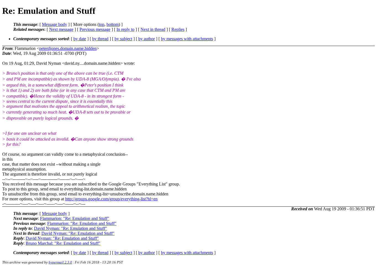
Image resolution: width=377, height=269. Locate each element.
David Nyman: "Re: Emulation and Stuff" (70, 228)
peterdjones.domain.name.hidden (68, 48)
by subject (123, 38)
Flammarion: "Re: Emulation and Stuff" (74, 218)
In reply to (125, 29)
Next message (61, 29)
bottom (113, 24)
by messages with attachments (187, 38)
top (101, 24)
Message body (54, 24)
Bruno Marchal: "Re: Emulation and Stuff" (63, 243)
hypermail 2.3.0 (60, 262)
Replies (177, 29)
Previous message (94, 29)
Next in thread (152, 29)
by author (146, 38)
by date (79, 38)
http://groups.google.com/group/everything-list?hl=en (111, 199)
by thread (100, 38)
